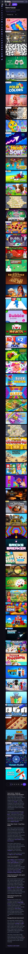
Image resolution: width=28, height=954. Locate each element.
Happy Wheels (11, 887)
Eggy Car (11, 854)
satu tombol (18, 839)
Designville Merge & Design (14, 872)
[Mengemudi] (2, 40)
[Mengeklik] (2, 38)
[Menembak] (2, 36)
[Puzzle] (2, 49)
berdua (15, 802)
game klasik (10, 818)
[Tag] (2, 59)
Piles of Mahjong (11, 861)
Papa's (9, 899)
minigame (9, 850)
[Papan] (2, 45)
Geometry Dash (15, 813)
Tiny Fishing (19, 854)
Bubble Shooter (15, 821)
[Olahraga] (2, 43)
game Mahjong (14, 862)
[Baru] (2, 10)
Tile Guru (20, 859)
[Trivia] (2, 56)
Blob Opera (18, 908)
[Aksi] (2, 25)
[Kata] (2, 34)
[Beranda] (2, 6)
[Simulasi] (2, 52)
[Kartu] (2, 32)
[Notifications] (9, 4)
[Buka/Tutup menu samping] (2, 1)
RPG (23, 923)
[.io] (2, 29)
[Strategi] (2, 54)
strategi (17, 923)
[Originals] (2, 17)
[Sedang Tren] (2, 13)
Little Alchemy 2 (17, 871)
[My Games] (6, 4)
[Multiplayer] (2, 19)
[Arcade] (2, 27)
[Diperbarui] (2, 15)
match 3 (12, 859)
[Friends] (2, 4)
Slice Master (10, 841)
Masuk (14, 4)
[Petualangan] (2, 47)
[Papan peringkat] (2, 22)
